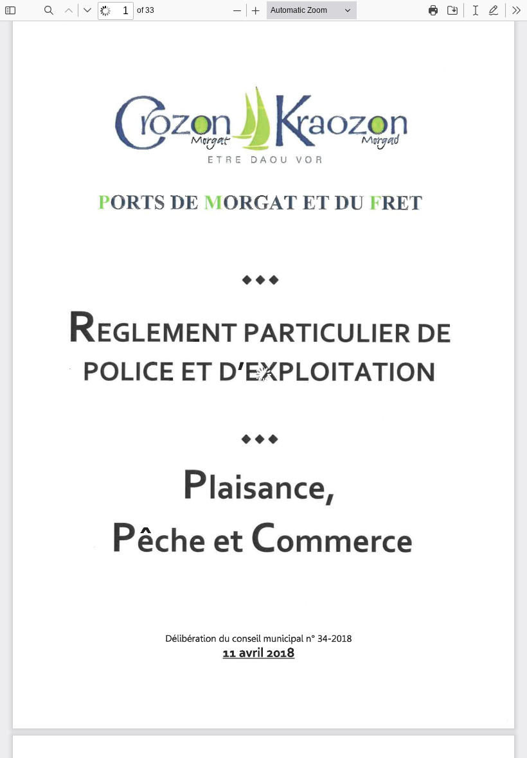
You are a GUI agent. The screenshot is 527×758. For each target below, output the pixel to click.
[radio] (476, 10)
